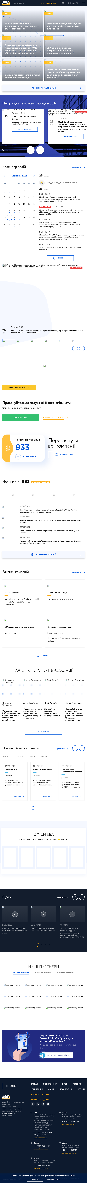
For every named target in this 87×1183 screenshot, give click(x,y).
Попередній (31, 150)
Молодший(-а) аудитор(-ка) (60, 599)
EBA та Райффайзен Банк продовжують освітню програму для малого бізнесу (22, 26)
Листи (32, 756)
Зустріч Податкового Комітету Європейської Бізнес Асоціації (60, 248)
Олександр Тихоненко (7, 704)
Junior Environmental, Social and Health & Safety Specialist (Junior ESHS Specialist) (22, 602)
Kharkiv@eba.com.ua (41, 1149)
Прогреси (19, 756)
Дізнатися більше (52, 1179)
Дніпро (77, 857)
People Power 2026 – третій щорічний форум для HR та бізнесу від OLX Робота (49, 531)
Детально (17, 797)
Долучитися (21, 418)
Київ (10, 857)
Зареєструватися (24, 129)
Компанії (14, 1086)
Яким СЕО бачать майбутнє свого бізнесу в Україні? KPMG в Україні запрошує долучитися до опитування (48, 511)
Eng (69, 3)
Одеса (60, 857)
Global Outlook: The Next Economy (24, 117)
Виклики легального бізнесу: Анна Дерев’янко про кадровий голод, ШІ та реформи (32, 713)
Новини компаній (46, 554)
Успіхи (5, 756)
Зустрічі (44, 756)
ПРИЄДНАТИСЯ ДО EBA (40, 1100)
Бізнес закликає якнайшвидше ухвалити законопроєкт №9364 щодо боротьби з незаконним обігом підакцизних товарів (22, 49)
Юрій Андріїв (50, 703)
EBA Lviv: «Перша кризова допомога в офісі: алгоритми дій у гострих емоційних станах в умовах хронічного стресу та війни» (61, 212)
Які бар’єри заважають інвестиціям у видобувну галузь (52, 712)
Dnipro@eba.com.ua (69, 1153)
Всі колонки (43, 732)
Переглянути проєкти (19, 387)
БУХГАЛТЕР (10, 633)
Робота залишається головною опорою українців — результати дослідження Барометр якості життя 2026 (63, 74)
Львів (43, 857)
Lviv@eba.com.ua (68, 1124)
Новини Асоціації (46, 88)
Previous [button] (75, 348)
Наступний (40, 150)
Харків (27, 857)
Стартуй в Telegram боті (58, 1055)
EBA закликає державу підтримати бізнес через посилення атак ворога (60, 51)
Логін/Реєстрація (48, 3)
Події (64, 1084)
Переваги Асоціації (53, 418)
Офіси (51, 1089)
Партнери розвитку (65, 973)
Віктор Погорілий (73, 703)
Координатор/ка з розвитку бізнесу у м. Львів (64, 640)
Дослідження (65, 1089)
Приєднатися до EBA (40, 1095)
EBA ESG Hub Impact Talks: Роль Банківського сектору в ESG (14, 930)
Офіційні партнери (21, 973)
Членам (81, 1089)
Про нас (34, 1084)
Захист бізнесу (50, 1084)
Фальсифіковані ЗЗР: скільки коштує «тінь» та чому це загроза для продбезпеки (11, 715)
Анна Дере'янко (30, 703)
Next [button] (82, 348)
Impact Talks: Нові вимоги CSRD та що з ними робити (43, 929)
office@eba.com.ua (40, 1137)
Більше (60, 258)
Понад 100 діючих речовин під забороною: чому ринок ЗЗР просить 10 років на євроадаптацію (74, 715)
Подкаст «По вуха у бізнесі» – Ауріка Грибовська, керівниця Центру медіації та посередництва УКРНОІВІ (72, 933)
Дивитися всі (76, 167)
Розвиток (77, 1084)
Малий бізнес (37, 1089)
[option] (25, 126)
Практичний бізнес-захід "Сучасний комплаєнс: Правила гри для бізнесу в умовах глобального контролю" (50, 542)
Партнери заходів (43, 973)
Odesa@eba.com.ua (41, 1168)
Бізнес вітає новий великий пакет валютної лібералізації (22, 76)
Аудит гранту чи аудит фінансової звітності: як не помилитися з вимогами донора (50, 521)
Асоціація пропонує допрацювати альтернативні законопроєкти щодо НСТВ (64, 26)
